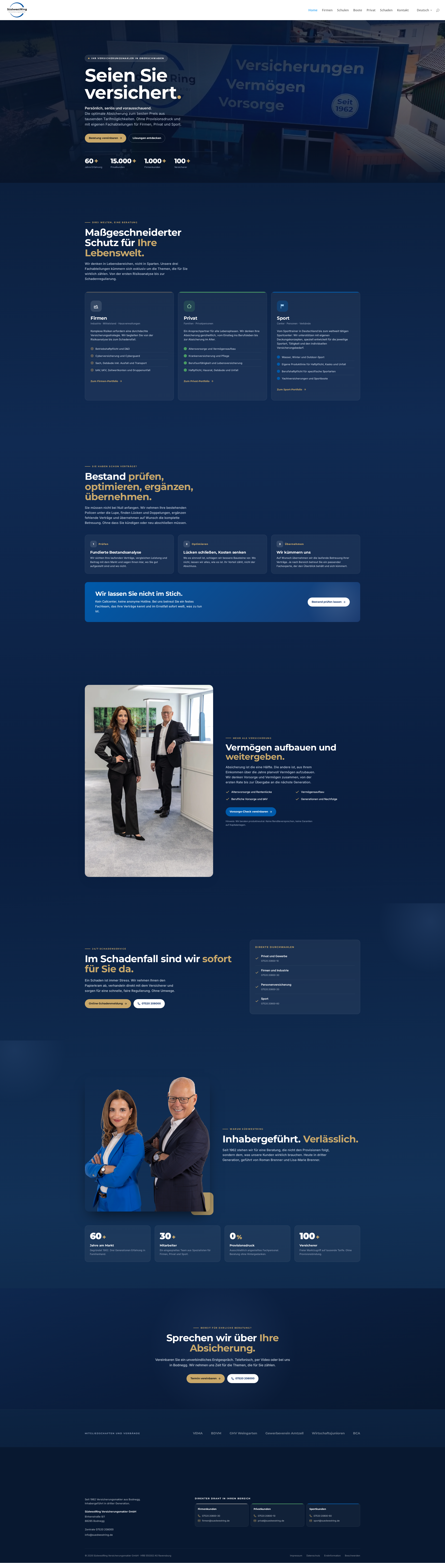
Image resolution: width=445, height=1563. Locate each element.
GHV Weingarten (243, 1433)
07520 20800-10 (266, 1515)
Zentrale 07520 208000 (99, 1529)
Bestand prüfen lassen (327, 601)
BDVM (216, 1433)
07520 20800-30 (211, 1515)
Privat (371, 10)
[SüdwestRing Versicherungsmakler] (111, 1480)
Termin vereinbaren (204, 1378)
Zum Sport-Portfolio (289, 389)
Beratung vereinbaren (103, 138)
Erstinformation (332, 1555)
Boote (357, 10)
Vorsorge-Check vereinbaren (249, 811)
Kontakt (403, 10)
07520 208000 (151, 1003)
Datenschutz (313, 1555)
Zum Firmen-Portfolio (104, 381)
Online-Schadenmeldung (106, 1003)
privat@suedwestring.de (271, 1520)
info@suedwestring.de (99, 1534)
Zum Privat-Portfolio (196, 381)
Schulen (343, 10)
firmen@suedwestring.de (216, 1520)
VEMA (198, 1433)
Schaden (386, 10)
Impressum (296, 1555)
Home (312, 10)
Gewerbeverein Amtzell (284, 1433)
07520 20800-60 (323, 1515)
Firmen (327, 10)
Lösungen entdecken (147, 138)
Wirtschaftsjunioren (328, 1433)
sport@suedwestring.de (327, 1520)
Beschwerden (352, 1555)
